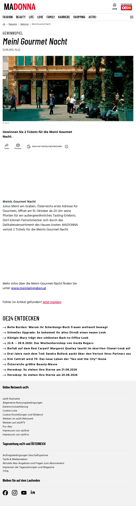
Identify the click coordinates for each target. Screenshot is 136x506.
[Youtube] (24, 492)
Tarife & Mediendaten (15, 459)
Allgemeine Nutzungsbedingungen (22, 403)
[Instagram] (14, 492)
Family (51, 17)
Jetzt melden (52, 302)
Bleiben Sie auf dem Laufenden (21, 480)
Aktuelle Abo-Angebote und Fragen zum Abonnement (33, 463)
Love (40, 17)
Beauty (21, 17)
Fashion (8, 17)
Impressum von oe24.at (16, 431)
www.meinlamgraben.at (28, 288)
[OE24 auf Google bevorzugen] (66, 147)
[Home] (4, 24)
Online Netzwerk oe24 (16, 387)
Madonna (24, 24)
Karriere (64, 17)
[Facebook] (5, 492)
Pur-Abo (7, 427)
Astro (92, 17)
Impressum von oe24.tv (16, 435)
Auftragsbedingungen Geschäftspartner (25, 455)
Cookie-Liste (10, 411)
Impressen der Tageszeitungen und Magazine (28, 467)
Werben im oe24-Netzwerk (18, 419)
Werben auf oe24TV (14, 423)
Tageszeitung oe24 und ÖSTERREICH (24, 444)
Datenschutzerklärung (15, 407)
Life (31, 17)
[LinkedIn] (33, 492)
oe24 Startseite (11, 399)
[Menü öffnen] (131, 17)
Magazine (13, 24)
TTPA (5, 471)
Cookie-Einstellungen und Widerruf (23, 415)
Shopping (79, 17)
